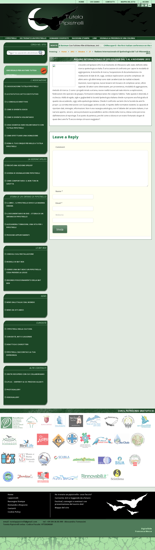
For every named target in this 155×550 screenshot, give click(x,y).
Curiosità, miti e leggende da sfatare (73, 498)
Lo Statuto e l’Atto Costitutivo (22, 94)
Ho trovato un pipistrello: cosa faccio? (73, 494)
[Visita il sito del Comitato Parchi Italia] (7, 482)
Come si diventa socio (16, 109)
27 (90, 51)
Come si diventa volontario (20, 117)
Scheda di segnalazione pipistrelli (23, 173)
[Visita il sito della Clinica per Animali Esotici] (102, 447)
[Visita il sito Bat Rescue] (111, 429)
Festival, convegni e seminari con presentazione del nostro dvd (71, 502)
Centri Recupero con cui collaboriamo (25, 374)
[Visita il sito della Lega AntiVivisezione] (57, 447)
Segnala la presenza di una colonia (117, 38)
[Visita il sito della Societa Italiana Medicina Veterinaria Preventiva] (85, 447)
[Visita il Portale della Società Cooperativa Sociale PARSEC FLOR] (31, 429)
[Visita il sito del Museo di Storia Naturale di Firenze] (26, 466)
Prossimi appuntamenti (18, 235)
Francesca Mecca (143, 531)
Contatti (110, 2)
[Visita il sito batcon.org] (144, 429)
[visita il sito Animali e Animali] (83, 466)
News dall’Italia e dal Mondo (20, 302)
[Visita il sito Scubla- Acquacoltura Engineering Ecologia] (61, 466)
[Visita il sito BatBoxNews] (8, 466)
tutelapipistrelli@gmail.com (23, 521)
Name (59, 191)
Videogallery (12, 397)
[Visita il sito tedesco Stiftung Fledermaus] (8, 447)
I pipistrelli (10, 38)
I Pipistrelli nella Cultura (19, 329)
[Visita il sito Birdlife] (26, 447)
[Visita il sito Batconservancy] (128, 429)
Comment (60, 147)
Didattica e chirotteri (17, 344)
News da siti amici (15, 310)
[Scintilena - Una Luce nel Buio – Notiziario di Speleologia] (116, 482)
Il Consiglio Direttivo (17, 102)
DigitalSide (146, 528)
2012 (72, 51)
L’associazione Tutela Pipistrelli (22, 86)
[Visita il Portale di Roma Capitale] (45, 429)
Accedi (146, 2)
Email (59, 203)
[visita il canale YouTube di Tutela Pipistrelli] (142, 5)
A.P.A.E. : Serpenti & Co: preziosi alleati (24, 382)
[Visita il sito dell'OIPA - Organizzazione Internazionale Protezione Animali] (104, 466)
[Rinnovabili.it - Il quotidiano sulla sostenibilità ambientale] (94, 482)
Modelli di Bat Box (15, 262)
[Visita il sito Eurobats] (59, 429)
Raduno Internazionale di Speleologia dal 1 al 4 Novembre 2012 (112, 59)
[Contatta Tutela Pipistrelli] (150, 5)
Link (95, 38)
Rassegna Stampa (80, 38)
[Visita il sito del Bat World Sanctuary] (75, 429)
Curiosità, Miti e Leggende (19, 336)
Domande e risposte (59, 38)
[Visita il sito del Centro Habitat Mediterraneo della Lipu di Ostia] (134, 466)
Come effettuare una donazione (22, 135)
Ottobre (81, 51)
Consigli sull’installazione (20, 254)
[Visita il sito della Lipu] (42, 447)
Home (81, 2)
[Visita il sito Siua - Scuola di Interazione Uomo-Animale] (120, 466)
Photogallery (13, 389)
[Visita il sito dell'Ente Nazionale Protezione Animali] (72, 447)
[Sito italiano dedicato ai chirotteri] (54, 35)
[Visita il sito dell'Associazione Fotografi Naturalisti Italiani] (43, 466)
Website (60, 215)
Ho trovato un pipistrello (33, 38)
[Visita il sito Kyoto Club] (121, 447)
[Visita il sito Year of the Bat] (93, 429)
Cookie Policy (14, 512)
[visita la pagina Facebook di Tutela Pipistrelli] (139, 5)
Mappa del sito (128, 2)
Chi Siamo (94, 2)
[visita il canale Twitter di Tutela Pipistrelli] (146, 5)
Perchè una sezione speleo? (19, 165)
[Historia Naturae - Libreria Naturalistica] (64, 482)
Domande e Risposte (18, 505)
